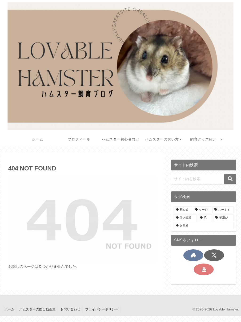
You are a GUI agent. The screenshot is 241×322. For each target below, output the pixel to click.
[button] (230, 179)
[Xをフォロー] (214, 255)
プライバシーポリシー (101, 309)
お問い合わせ (70, 309)
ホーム (9, 309)
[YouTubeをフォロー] (204, 269)
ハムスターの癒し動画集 (37, 309)
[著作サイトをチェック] (193, 255)
